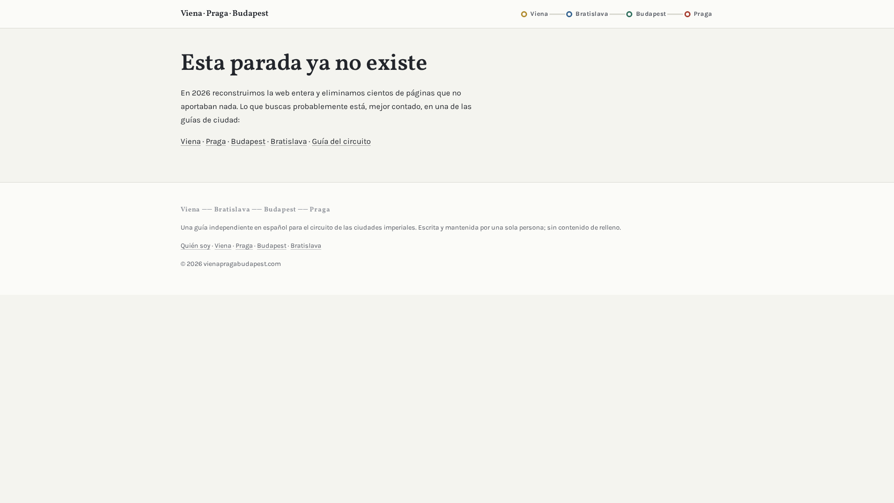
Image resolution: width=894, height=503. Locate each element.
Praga (216, 141)
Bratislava (289, 141)
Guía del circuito (341, 141)
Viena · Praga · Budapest (225, 14)
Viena (191, 141)
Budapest (248, 141)
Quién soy (195, 246)
